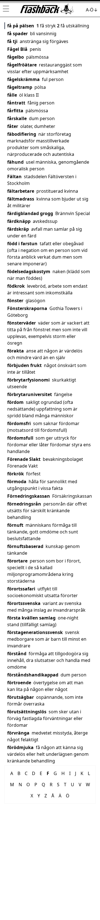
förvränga (18, 733)
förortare (17, 561)
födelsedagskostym (28, 271)
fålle (12, 95)
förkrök (15, 474)
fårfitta (15, 111)
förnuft (15, 525)
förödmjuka (20, 747)
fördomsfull (20, 438)
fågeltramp (19, 87)
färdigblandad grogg (30, 213)
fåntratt (16, 103)
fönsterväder (21, 323)
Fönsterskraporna (27, 308)
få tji (12, 41)
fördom (15, 402)
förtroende (19, 683)
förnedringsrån (24, 504)
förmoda (16, 481)
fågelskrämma (23, 79)
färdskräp (18, 229)
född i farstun (22, 243)
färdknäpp (19, 221)
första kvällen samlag (31, 618)
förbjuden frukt (24, 365)
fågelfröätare (22, 65)
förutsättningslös (26, 712)
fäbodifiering (21, 134)
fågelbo (15, 57)
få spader (17, 33)
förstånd (16, 653)
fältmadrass (20, 199)
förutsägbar (20, 697)
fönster (15, 300)
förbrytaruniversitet (29, 394)
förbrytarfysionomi (28, 380)
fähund (15, 162)
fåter (12, 126)
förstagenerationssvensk (35, 632)
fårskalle (17, 118)
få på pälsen (20, 26)
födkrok (16, 286)
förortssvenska (24, 603)
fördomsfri (19, 423)
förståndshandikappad (32, 675)
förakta (15, 351)
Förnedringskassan (28, 496)
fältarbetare (20, 191)
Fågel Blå (17, 49)
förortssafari (21, 589)
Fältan (14, 176)
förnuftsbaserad (25, 546)
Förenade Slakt (24, 459)
